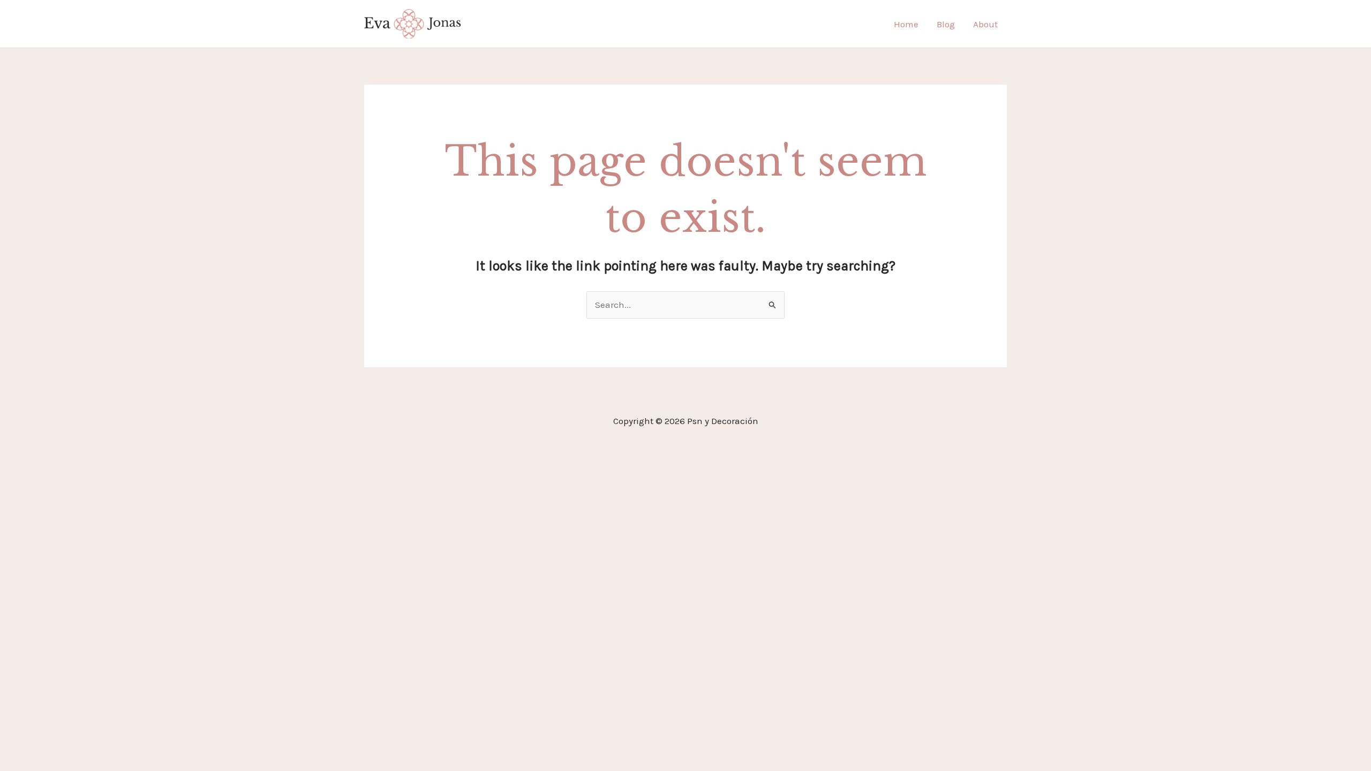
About (985, 24)
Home (906, 24)
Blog (946, 24)
